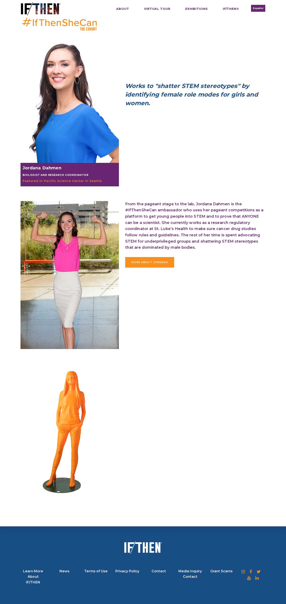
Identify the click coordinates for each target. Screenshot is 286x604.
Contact (159, 571)
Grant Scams (221, 571)
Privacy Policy (127, 571)
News (64, 571)
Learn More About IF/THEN (33, 576)
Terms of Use (96, 571)
